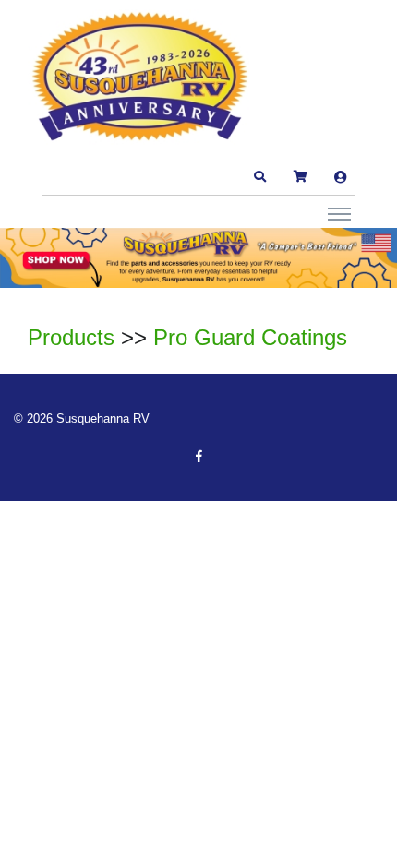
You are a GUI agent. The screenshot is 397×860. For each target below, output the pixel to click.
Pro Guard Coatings (250, 337)
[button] (259, 177)
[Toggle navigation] (339, 213)
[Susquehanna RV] (143, 78)
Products (71, 337)
